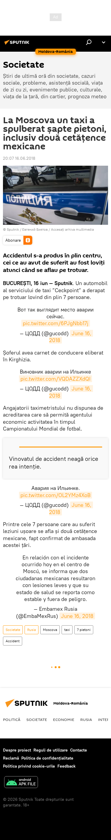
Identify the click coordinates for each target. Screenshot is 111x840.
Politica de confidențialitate (47, 758)
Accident (13, 641)
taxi (67, 629)
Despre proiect (17, 750)
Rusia (31, 629)
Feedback (66, 766)
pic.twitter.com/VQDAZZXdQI (55, 378)
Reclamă (11, 758)
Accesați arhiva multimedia (72, 229)
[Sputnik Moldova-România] (18, 44)
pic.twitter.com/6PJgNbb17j (56, 323)
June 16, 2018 (71, 337)
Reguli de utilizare (50, 750)
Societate (13, 629)
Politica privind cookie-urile (29, 766)
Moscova (50, 629)
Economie (63, 719)
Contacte (78, 750)
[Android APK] (21, 783)
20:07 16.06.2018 (19, 158)
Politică (11, 719)
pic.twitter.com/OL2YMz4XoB (55, 495)
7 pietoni (84, 629)
